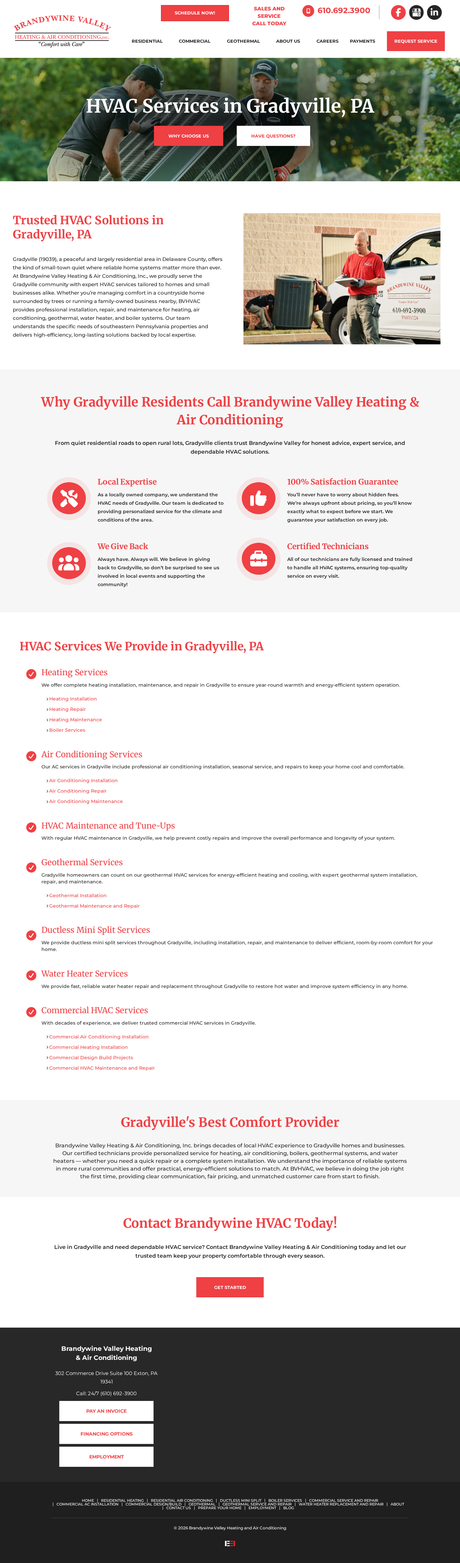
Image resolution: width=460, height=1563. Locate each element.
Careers (327, 41)
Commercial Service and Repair (343, 1500)
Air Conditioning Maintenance (86, 801)
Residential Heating (122, 1500)
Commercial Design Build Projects (91, 1058)
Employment (262, 1508)
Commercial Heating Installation (88, 1047)
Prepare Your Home (219, 1508)
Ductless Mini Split (240, 1500)
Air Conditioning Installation (83, 780)
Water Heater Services (84, 973)
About (397, 1504)
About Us (288, 41)
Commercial (194, 41)
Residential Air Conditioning (182, 1500)
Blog (288, 1508)
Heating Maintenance (75, 720)
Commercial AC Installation (88, 1504)
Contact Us (178, 1508)
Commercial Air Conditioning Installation (99, 1037)
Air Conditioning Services (91, 754)
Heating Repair (67, 709)
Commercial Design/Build (154, 1504)
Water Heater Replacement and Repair (341, 1504)
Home (88, 1500)
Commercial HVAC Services (94, 1010)
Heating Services (74, 672)
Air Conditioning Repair (78, 791)
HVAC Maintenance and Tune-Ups (108, 826)
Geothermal (243, 41)
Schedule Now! (195, 12)
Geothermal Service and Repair (257, 1504)
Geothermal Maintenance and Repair (94, 906)
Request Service (415, 41)
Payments (362, 41)
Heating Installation (73, 699)
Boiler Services (67, 730)
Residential (147, 41)
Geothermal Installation (78, 895)
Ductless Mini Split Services (95, 930)
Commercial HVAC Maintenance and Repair (102, 1068)
